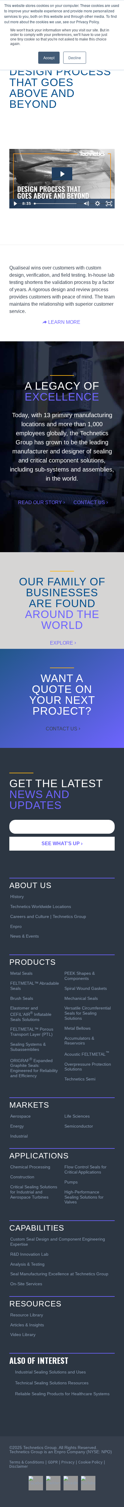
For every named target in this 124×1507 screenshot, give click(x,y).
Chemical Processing (30, 1166)
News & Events (24, 936)
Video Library (23, 1334)
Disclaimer (18, 1466)
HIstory (17, 896)
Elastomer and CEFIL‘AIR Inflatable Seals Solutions (30, 1014)
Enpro (16, 926)
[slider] (56, 203)
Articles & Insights (27, 1324)
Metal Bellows (77, 1028)
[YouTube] (88, 1483)
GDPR (53, 1462)
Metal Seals (21, 973)
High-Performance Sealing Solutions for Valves (84, 1197)
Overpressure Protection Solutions (87, 1067)
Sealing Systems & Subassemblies (28, 1047)
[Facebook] (36, 1483)
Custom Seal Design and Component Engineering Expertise (57, 1242)
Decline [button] (74, 57)
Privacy (68, 1462)
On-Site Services (26, 1283)
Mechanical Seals (81, 998)
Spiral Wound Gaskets (85, 988)
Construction (22, 1176)
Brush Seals (21, 998)
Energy (17, 1126)
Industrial (19, 1136)
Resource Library (26, 1314)
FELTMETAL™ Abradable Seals (34, 986)
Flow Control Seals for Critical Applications (85, 1169)
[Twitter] (53, 1483)
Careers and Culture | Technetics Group (48, 916)
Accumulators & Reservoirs (79, 1041)
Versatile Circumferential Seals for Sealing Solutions (87, 1013)
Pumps (71, 1182)
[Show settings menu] (97, 203)
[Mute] (86, 203)
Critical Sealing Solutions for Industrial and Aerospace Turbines (33, 1191)
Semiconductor (78, 1126)
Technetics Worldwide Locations (40, 906)
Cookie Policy (90, 1462)
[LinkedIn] (71, 1483)
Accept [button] (48, 57)
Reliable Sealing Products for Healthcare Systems (62, 1393)
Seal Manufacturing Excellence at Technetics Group (59, 1273)
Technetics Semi (79, 1079)
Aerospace (20, 1116)
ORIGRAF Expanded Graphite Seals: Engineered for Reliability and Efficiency (34, 1067)
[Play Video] (15, 203)
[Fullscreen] (109, 203)
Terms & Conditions (26, 1462)
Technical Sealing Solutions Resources (51, 1382)
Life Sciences (77, 1116)
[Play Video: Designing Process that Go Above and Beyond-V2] (62, 174)
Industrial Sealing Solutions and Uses (50, 1372)
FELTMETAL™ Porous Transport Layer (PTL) (31, 1032)
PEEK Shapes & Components (79, 976)
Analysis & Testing (27, 1264)
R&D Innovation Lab (29, 1254)
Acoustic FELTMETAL (86, 1054)
